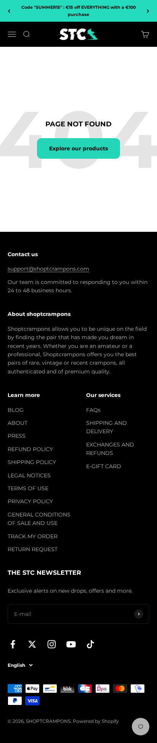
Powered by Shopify (96, 721)
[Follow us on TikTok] (90, 644)
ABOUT (17, 422)
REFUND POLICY (30, 449)
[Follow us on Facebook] (13, 644)
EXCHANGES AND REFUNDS (110, 448)
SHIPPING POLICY (32, 462)
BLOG (16, 410)
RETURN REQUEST (33, 549)
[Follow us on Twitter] (32, 644)
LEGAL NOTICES (29, 475)
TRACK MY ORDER (33, 536)
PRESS (17, 435)
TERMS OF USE (28, 488)
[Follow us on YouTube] (71, 644)
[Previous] (9, 11)
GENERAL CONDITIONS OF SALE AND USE (39, 518)
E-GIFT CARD (103, 466)
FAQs (93, 410)
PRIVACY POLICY (30, 501)
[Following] (148, 11)
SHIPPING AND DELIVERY (106, 427)
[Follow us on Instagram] (51, 644)
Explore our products (78, 148)
